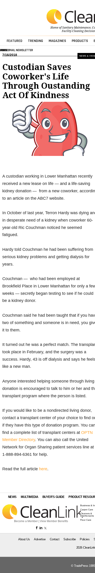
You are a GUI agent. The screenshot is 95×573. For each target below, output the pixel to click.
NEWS (12, 497)
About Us (24, 539)
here (43, 469)
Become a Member (26, 521)
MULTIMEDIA (29, 497)
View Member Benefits (54, 521)
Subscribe (69, 539)
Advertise (40, 539)
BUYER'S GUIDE (53, 497)
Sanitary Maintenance (76, 27)
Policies (84, 539)
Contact (54, 539)
